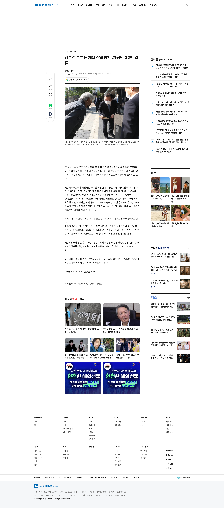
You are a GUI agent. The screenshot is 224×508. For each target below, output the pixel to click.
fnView (169, 451)
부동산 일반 (67, 432)
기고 (142, 425)
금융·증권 (70, 5)
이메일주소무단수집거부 (97, 478)
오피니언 (143, 5)
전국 (35, 465)
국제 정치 (66, 454)
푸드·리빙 (117, 461)
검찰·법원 (37, 454)
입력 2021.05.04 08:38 (83, 74)
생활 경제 (117, 425)
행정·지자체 (38, 458)
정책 (64, 422)
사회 (110, 5)
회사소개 (37, 478)
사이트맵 (136, 478)
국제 (117, 5)
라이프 (133, 5)
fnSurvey (170, 455)
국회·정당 (74, 52)
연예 (116, 451)
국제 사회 (66, 458)
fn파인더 (143, 451)
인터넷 (91, 432)
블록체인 (92, 436)
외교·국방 (169, 432)
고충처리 (125, 478)
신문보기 (169, 468)
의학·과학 (92, 439)
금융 (35, 422)
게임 (90, 429)
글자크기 (50, 89)
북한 (167, 429)
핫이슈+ (143, 458)
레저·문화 (117, 465)
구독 (50, 108)
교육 (35, 461)
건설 (64, 425)
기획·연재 (154, 5)
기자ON (169, 464)
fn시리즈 (143, 454)
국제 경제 (66, 451)
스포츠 (116, 458)
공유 (50, 79)
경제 (97, 5)
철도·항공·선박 (68, 429)
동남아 (125, 5)
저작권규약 (80, 478)
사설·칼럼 (143, 422)
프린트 (50, 98)
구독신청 (114, 478)
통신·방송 (92, 425)
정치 (104, 5)
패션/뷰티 (117, 454)
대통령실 (169, 422)
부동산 (80, 5)
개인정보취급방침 (65, 478)
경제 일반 (117, 422)
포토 (168, 446)
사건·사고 (37, 451)
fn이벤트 (169, 459)
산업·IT (89, 5)
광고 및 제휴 (49, 478)
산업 (90, 422)
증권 (35, 425)
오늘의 (160, 248)
